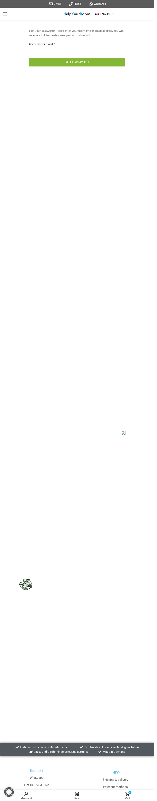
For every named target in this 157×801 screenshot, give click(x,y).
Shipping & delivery (115, 780)
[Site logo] (77, 13)
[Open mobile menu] (5, 14)
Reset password (77, 62)
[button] (9, 792)
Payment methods (115, 787)
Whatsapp (36, 778)
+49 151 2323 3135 (36, 785)
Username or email (42, 44)
